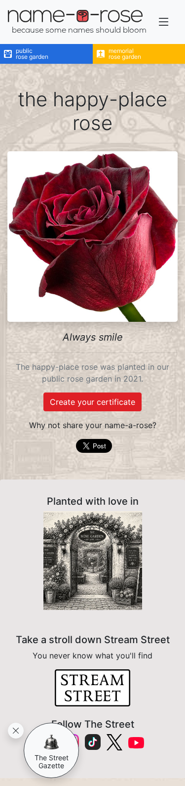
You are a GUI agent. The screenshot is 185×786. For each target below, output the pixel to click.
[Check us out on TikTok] (93, 742)
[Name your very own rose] (92, 560)
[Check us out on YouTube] (136, 742)
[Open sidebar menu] (163, 22)
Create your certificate (92, 402)
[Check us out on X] (114, 742)
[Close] (16, 731)
